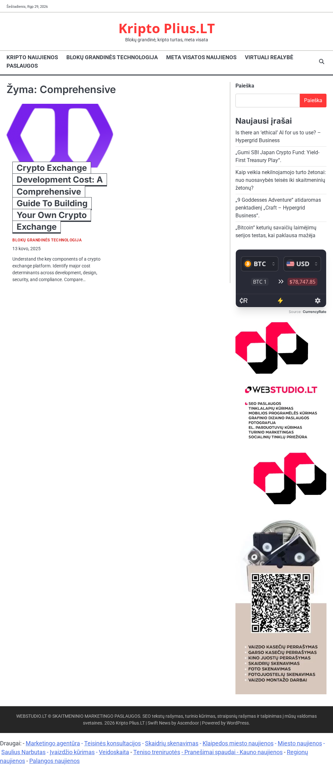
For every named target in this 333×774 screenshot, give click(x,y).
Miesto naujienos (300, 743)
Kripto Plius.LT (166, 28)
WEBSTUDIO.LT (31, 716)
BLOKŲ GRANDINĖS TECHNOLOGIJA (112, 57)
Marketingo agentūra (53, 743)
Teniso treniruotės (156, 752)
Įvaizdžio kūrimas (72, 752)
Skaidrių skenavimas (171, 743)
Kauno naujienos (261, 752)
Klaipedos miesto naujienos (238, 743)
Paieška (244, 86)
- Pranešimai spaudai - (210, 752)
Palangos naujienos (54, 760)
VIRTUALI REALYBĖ (269, 57)
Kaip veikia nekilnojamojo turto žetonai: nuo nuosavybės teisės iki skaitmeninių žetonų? (280, 180)
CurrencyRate (314, 311)
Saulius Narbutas (23, 752)
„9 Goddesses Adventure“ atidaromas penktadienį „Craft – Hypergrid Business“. (278, 208)
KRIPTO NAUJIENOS (32, 57)
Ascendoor (188, 723)
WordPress (238, 723)
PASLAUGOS (22, 65)
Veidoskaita (114, 752)
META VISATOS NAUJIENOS (201, 57)
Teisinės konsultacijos (112, 743)
